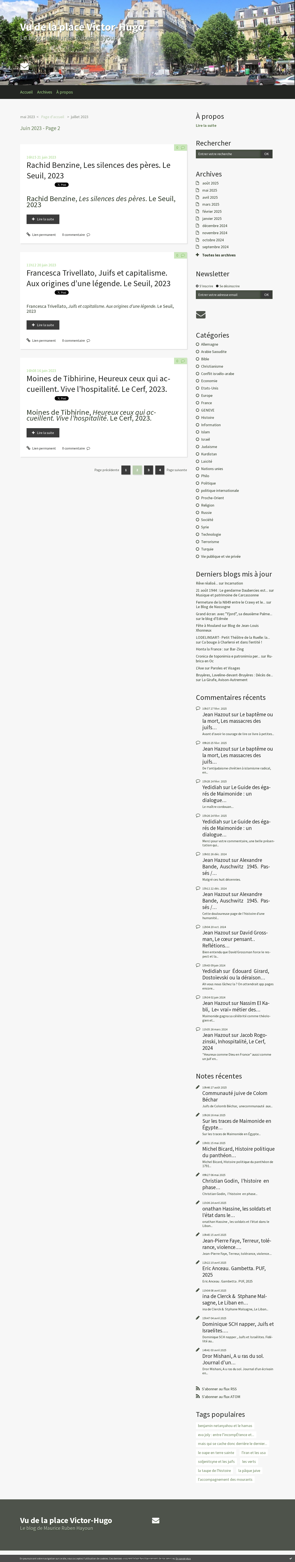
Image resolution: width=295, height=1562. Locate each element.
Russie (206, 512)
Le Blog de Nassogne (213, 606)
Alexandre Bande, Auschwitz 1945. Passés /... (236, 866)
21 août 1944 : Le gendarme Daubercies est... (232, 590)
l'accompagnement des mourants (225, 1479)
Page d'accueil (52, 116)
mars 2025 (210, 204)
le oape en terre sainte (216, 1452)
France (206, 402)
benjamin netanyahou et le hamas (225, 1425)
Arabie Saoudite (214, 351)
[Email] (24, 66)
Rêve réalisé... (207, 583)
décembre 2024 (214, 225)
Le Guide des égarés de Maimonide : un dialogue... (236, 794)
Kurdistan (209, 453)
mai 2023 (27, 116)
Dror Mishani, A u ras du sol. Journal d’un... (233, 1359)
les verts (249, 1461)
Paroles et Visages (225, 668)
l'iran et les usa (254, 1452)
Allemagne (209, 344)
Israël (205, 439)
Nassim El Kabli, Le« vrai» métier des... (236, 1006)
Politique (208, 483)
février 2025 (212, 211)
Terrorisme (210, 541)
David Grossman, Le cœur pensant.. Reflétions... (235, 939)
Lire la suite (45, 219)
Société (207, 519)
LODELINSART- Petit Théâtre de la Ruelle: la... (233, 637)
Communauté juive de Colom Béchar (234, 1096)
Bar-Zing (237, 649)
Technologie (211, 534)
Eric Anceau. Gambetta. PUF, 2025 (234, 1271)
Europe (207, 395)
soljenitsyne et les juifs (216, 1461)
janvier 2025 (212, 218)
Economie (209, 380)
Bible (205, 358)
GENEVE (207, 410)
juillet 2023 (79, 116)
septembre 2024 (215, 247)
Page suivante (177, 470)
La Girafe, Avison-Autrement (224, 679)
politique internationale (220, 490)
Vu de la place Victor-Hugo (82, 27)
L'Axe (200, 668)
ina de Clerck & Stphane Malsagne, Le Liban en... (234, 1299)
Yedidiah (212, 787)
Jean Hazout (216, 714)
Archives (44, 92)
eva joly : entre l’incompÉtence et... (226, 1434)
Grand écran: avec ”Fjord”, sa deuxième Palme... (234, 613)
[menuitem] (28, 92)
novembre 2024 (214, 232)
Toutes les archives (219, 255)
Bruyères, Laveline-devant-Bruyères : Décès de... (234, 674)
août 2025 (210, 183)
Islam (205, 431)
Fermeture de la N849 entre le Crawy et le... (230, 602)
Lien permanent (44, 234)
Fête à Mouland (208, 625)
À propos (64, 92)
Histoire (207, 417)
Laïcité (206, 461)
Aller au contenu (14, 4)
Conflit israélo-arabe (217, 373)
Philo (205, 475)
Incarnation (234, 583)
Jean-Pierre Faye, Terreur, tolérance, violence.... (236, 1244)
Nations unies (212, 468)
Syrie (205, 526)
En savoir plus (183, 1558)
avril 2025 (210, 197)
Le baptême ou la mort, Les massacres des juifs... (237, 721)
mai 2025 (209, 190)
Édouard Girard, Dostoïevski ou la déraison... (235, 974)
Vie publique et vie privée (221, 556)
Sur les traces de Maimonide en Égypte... (236, 1124)
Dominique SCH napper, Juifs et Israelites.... (238, 1327)
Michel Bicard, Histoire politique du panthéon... (238, 1152)
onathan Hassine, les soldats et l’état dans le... (236, 1212)
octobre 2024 (213, 240)
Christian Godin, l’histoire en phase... (235, 1184)
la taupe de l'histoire (214, 1470)
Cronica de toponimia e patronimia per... (228, 656)
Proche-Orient (212, 497)
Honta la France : (209, 649)
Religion (207, 505)
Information (211, 424)
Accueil (26, 92)
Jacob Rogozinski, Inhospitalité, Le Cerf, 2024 (234, 1041)
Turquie (207, 549)
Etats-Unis (209, 388)
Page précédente (106, 470)
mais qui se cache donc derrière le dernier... (232, 1443)
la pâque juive (249, 1470)
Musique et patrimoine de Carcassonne (227, 595)
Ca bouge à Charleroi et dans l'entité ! (232, 642)
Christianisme (212, 366)
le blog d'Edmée (215, 618)
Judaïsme (209, 446)
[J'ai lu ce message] (290, 1558)
